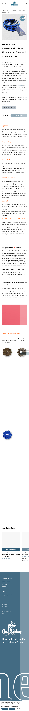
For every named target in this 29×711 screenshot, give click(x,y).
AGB (3, 613)
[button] (2, 3)
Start (3, 10)
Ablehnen (12, 708)
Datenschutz (4, 606)
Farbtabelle (20, 85)
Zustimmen (5, 708)
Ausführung (4, 104)
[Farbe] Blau (7, 10)
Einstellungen (7, 705)
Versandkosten (11, 59)
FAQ (3, 615)
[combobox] (9, 107)
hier (26, 97)
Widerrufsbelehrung (6, 611)
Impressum (4, 604)
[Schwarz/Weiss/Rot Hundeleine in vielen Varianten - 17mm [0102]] (11, 541)
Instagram (4, 602)
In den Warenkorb (19, 115)
